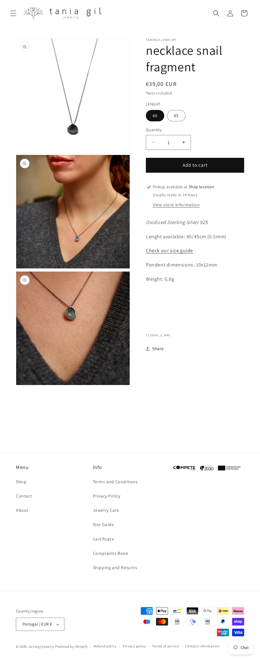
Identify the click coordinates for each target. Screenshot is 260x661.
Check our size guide (169, 250)
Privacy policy (134, 646)
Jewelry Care (106, 510)
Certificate (103, 539)
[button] (13, 13)
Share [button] (158, 348)
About (22, 510)
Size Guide (103, 524)
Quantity (154, 129)
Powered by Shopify (71, 646)
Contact (24, 496)
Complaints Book (110, 553)
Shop (21, 482)
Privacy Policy (106, 496)
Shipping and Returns (115, 567)
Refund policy (105, 646)
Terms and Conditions (115, 482)
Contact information (202, 646)
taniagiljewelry (42, 646)
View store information (176, 205)
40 (155, 116)
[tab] (195, 258)
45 (176, 116)
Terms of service (165, 646)
